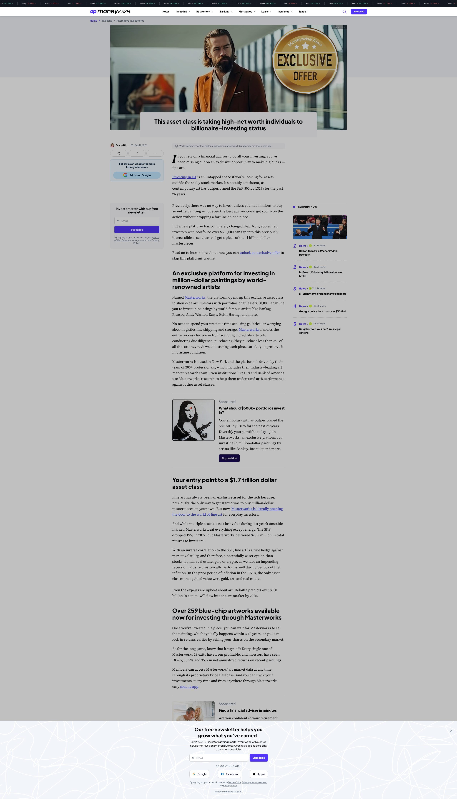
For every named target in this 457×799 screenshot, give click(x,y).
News (165, 11)
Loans (264, 11)
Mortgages (245, 11)
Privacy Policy (230, 785)
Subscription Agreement (254, 782)
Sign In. (238, 791)
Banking (224, 11)
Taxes (302, 11)
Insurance (284, 11)
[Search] (344, 11)
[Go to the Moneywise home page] (110, 11)
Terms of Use (234, 782)
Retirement (203, 11)
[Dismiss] (451, 731)
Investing (181, 11)
